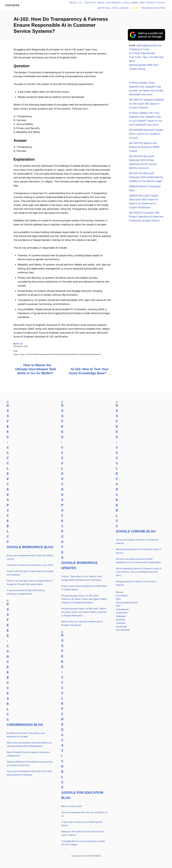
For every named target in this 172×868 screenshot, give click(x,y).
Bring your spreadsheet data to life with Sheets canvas (30, 557)
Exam (16, 351)
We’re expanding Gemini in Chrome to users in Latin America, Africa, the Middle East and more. (138, 572)
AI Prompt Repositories (142, 53)
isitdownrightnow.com (127, 602)
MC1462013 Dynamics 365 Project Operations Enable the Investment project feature (146, 216)
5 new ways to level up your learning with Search (81, 824)
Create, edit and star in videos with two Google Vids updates (30, 573)
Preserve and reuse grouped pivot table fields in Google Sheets (84, 588)
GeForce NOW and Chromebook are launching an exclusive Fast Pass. (29, 763)
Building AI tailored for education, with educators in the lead (26, 735)
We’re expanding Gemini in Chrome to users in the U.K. (138, 551)
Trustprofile (121, 612)
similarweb (121, 626)
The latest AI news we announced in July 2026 (30, 565)
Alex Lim (19, 344)
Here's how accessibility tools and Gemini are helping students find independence (29, 744)
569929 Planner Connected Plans (144, 188)
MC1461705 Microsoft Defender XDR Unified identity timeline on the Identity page (146, 177)
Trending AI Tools (139, 49)
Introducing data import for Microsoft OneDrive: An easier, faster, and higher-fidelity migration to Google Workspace (84, 599)
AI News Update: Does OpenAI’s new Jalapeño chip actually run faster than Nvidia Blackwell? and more (146, 88)
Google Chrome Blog (136, 531)
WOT (118, 606)
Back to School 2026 (71, 806)
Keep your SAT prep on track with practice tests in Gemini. (82, 833)
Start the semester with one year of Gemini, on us (84, 814)
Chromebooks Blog (25, 724)
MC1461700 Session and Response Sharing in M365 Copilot (144, 147)
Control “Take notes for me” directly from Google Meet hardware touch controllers (81, 578)
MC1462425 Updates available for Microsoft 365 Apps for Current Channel (146, 103)
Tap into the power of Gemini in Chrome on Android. (137, 541)
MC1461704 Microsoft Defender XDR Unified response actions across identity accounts (143, 162)
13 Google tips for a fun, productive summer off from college (83, 843)
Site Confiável (123, 630)
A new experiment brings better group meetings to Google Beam (26, 592)
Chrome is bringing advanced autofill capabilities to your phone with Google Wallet (138, 561)
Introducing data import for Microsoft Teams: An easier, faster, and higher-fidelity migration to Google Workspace (84, 612)
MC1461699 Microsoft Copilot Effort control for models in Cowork (146, 133)
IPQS (118, 599)
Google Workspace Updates (79, 565)
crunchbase (122, 595)
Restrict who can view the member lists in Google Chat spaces (82, 623)
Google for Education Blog (82, 795)
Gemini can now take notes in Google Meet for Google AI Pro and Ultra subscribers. (30, 582)
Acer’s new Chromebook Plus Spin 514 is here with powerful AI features (29, 773)
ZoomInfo (120, 619)
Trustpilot (120, 623)
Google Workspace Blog (30, 547)
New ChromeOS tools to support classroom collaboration (28, 754)
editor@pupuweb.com (149, 45)
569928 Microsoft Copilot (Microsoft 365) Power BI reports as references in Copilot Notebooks (143, 201)
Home (16, 354)
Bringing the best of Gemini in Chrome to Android (136, 583)
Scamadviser (122, 609)
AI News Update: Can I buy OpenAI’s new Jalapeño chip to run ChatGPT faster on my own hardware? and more (145, 118)
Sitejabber (121, 616)
